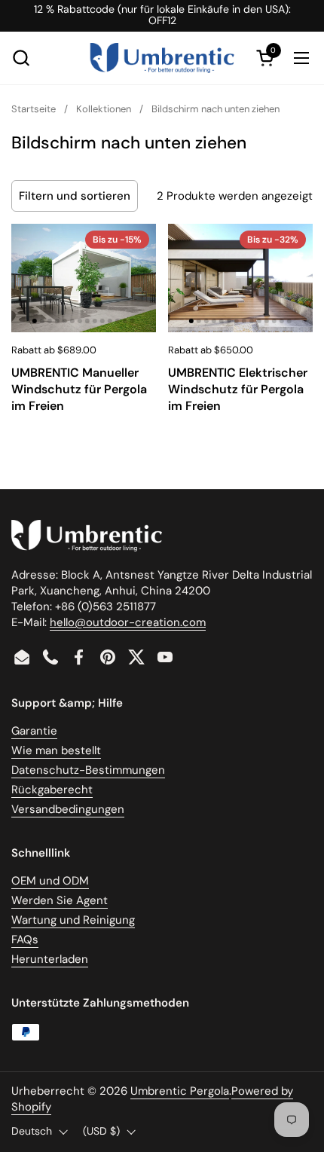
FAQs (24, 939)
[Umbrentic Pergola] (162, 58)
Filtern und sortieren (74, 195)
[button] (20, 57)
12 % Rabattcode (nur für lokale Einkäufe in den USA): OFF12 (162, 15)
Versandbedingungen (67, 809)
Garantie (34, 730)
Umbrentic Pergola (179, 1091)
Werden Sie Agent (59, 900)
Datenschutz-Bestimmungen (88, 770)
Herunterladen (49, 959)
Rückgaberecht (52, 789)
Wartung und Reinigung (73, 919)
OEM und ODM (50, 880)
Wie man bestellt (56, 750)
